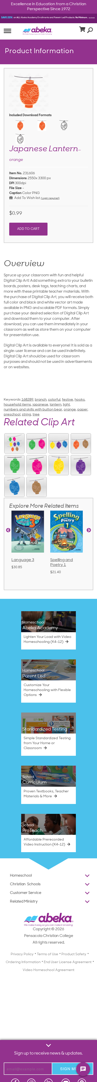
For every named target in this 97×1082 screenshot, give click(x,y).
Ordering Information (23, 962)
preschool (12, 414)
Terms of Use (47, 954)
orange (70, 409)
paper (82, 409)
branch (41, 400)
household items (17, 405)
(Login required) (50, 198)
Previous (8, 530)
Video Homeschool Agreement (48, 970)
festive (67, 400)
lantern (55, 405)
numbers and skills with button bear (33, 409)
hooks (80, 400)
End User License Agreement (68, 962)
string (26, 414)
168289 (27, 400)
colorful (54, 400)
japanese (40, 405)
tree (36, 414)
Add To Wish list (26, 198)
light (66, 405)
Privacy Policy (22, 954)
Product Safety (73, 954)
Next (88, 530)
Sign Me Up (72, 1068)
